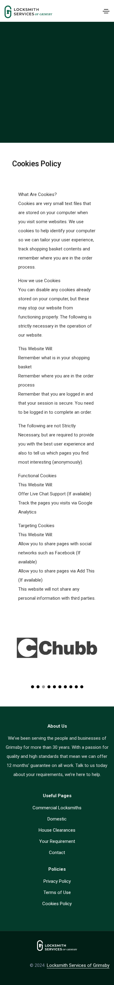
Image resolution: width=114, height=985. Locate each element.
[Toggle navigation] (106, 11)
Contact (57, 852)
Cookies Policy (57, 903)
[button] (32, 686)
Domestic (57, 819)
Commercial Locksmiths (57, 808)
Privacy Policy (57, 881)
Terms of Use (57, 892)
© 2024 (38, 965)
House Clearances (57, 830)
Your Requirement (57, 841)
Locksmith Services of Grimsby (78, 965)
